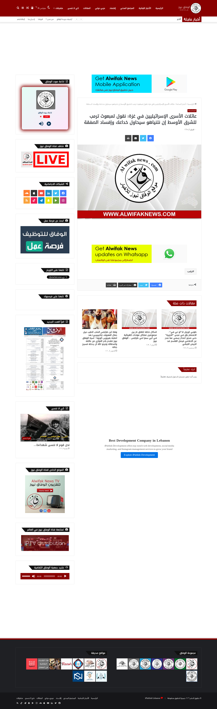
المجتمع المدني (127, 8)
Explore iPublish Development (139, 455)
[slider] (26, 576)
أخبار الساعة (181, 104)
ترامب (190, 271)
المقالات (87, 8)
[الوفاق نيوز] (189, 8)
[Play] (48, 123)
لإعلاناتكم (21, 19)
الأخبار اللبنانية (145, 8)
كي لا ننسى (73, 8)
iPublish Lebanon (152, 698)
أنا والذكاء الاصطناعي (171, 19)
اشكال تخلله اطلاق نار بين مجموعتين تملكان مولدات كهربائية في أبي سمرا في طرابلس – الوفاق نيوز (139, 336)
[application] (44, 576)
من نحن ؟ (50, 19)
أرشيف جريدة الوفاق (64, 19)
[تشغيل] (65, 576)
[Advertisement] (108, 47)
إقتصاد (113, 8)
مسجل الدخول (178, 377)
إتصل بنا (31, 19)
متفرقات (59, 8)
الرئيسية (159, 8)
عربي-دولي (100, 8)
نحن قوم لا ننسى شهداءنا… (51, 445)
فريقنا (40, 19)
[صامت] (33, 576)
